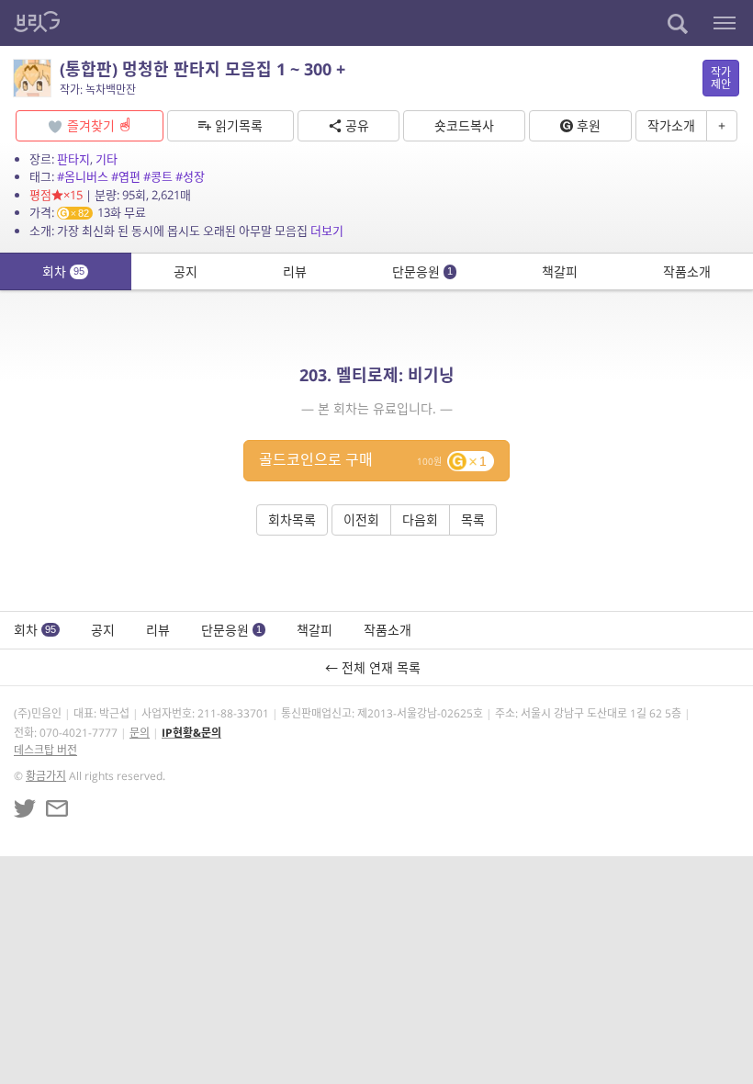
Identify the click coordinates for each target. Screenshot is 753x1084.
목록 (473, 519)
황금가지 (46, 776)
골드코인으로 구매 (373, 459)
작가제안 (721, 78)
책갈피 (560, 271)
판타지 (73, 159)
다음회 (420, 519)
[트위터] (25, 808)
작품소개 (687, 271)
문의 (139, 732)
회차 (63, 271)
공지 (185, 271)
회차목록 (292, 519)
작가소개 (671, 125)
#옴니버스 (82, 176)
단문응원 (422, 271)
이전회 (361, 519)
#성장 (190, 176)
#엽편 (125, 176)
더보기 (326, 230)
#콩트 (158, 176)
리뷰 (295, 271)
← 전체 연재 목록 (376, 667)
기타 (107, 159)
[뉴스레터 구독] (57, 808)
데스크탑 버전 (45, 750)
